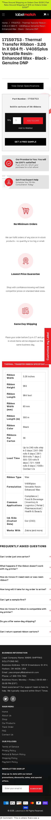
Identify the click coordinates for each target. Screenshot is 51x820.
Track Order (8, 727)
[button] (3, 15)
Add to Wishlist (25, 128)
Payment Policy (10, 762)
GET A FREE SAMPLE (25, 142)
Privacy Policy (9, 750)
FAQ (4, 730)
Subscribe (36, 789)
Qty (9, 120)
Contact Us (7, 734)
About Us (6, 715)
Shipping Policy (9, 758)
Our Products (8, 723)
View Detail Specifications (25, 86)
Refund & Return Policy (13, 754)
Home (5, 22)
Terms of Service (10, 746)
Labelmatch (20, 811)
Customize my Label (47, 346)
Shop (4, 719)
